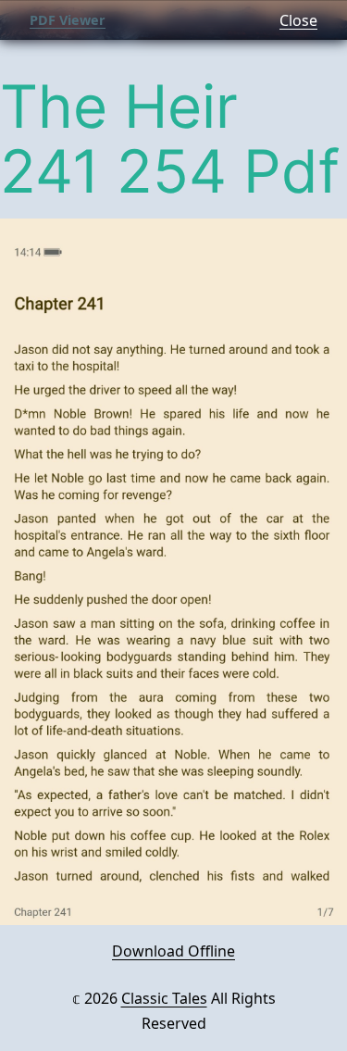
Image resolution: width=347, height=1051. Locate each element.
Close (298, 20)
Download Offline (173, 951)
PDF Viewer (67, 20)
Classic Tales (164, 998)
